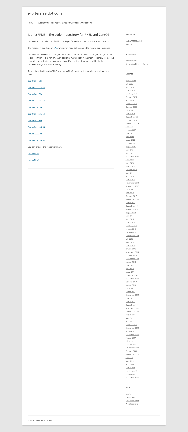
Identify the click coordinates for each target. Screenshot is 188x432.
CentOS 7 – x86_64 (36, 140)
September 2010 (132, 328)
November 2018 (132, 183)
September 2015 (132, 235)
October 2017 (131, 196)
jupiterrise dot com (45, 13)
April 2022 (130, 136)
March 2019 (130, 179)
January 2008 (131, 374)
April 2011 (130, 321)
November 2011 (132, 308)
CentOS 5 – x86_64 (36, 114)
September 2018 (132, 186)
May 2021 (129, 150)
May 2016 (129, 216)
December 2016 (132, 206)
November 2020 (132, 156)
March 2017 (130, 202)
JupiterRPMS (33, 153)
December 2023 (132, 117)
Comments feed (132, 400)
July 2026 (129, 84)
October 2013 (131, 282)
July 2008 (129, 357)
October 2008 (131, 351)
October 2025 (131, 97)
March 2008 (130, 367)
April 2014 (130, 268)
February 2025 (131, 103)
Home (30, 23)
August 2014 (131, 262)
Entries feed (130, 397)
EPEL (56, 48)
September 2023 (132, 123)
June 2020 (129, 159)
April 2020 (130, 163)
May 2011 (129, 318)
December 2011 (132, 305)
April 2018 (130, 192)
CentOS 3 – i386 (35, 81)
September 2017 (132, 199)
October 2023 (131, 120)
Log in (128, 394)
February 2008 (131, 371)
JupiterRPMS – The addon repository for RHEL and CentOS (65, 23)
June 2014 (129, 265)
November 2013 (132, 278)
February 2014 (131, 275)
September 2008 (132, 354)
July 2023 (129, 126)
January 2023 (131, 130)
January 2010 (131, 331)
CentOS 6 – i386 (35, 120)
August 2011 (131, 315)
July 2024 (129, 110)
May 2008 (129, 361)
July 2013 (129, 288)
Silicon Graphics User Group (137, 64)
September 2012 (132, 295)
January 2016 (131, 229)
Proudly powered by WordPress (40, 420)
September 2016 (132, 209)
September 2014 (132, 258)
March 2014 (130, 272)
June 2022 (129, 133)
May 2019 (129, 173)
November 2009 (132, 334)
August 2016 (131, 212)
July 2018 (129, 189)
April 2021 (130, 153)
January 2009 (131, 344)
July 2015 (129, 239)
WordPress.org (132, 404)
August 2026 (131, 80)
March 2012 (130, 301)
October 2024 (131, 107)
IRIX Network (131, 61)
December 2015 (132, 232)
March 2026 (130, 90)
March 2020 (130, 166)
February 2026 (131, 94)
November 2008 (132, 348)
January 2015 (131, 249)
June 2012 (129, 298)
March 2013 (130, 291)
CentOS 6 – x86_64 (36, 127)
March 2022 (130, 140)
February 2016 (131, 225)
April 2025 (130, 100)
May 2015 (129, 242)
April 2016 (130, 219)
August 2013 (131, 285)
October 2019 (131, 169)
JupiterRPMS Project (134, 41)
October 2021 (131, 143)
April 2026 (130, 87)
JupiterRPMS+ (34, 160)
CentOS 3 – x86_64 (36, 87)
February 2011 (131, 324)
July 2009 (129, 341)
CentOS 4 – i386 (35, 94)
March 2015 (130, 245)
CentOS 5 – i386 (35, 107)
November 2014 (132, 252)
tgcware (129, 44)
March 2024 (130, 113)
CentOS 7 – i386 (35, 133)
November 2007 (132, 377)
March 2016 (130, 222)
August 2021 (131, 146)
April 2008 (130, 364)
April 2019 (130, 176)
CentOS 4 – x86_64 (36, 100)
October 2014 (131, 255)
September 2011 (132, 311)
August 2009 (131, 338)
